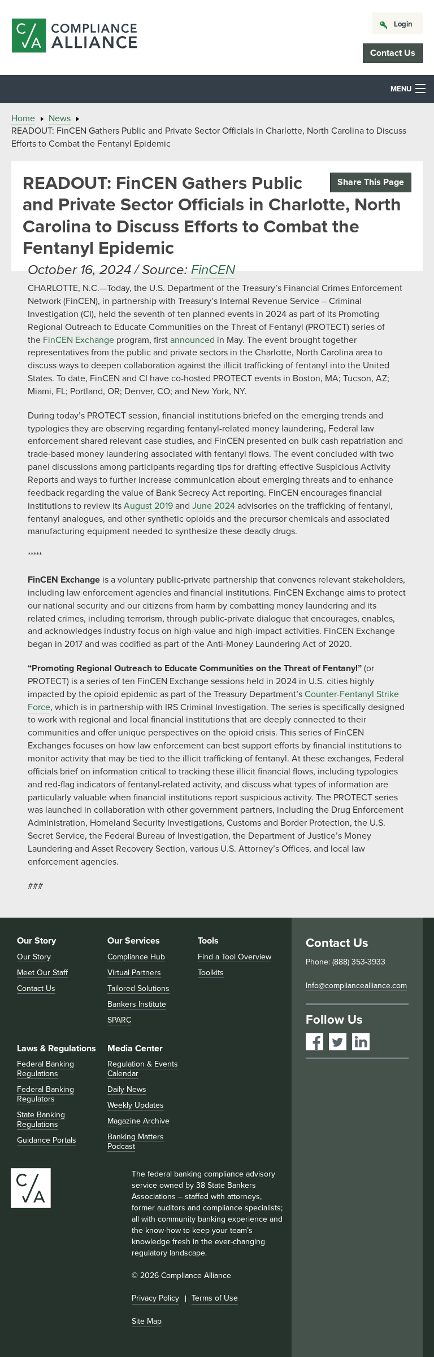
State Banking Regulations (41, 1119)
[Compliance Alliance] (74, 37)
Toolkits (211, 972)
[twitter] (337, 1042)
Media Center (135, 1048)
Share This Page (370, 182)
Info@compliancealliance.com (356, 985)
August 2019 (148, 506)
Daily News (126, 1089)
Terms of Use (215, 1298)
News (60, 118)
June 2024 (213, 506)
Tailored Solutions (138, 988)
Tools (208, 940)
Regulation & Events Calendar (142, 1068)
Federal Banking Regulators (45, 1094)
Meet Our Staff (42, 972)
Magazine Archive (138, 1121)
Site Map (147, 1321)
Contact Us (392, 53)
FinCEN (213, 270)
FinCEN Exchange (78, 340)
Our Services (133, 940)
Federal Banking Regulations (45, 1068)
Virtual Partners (134, 972)
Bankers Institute (136, 1004)
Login (403, 24)
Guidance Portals (46, 1140)
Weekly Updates (135, 1105)
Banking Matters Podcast (135, 1141)
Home (23, 118)
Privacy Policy (155, 1298)
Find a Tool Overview (234, 957)
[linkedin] (361, 1042)
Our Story (36, 940)
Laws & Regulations (56, 1048)
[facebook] (314, 1042)
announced (192, 340)
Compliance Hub (136, 957)
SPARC (119, 1020)
